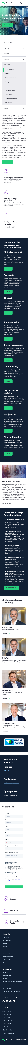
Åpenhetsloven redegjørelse (11, 991)
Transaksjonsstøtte (10, 90)
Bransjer (5, 943)
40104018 (6, 770)
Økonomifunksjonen (10, 78)
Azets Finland (6, 1014)
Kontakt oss (6, 953)
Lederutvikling (9, 94)
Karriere (5, 950)
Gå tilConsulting (9, 69)
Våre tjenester (7, 940)
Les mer (8, 269)
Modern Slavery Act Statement (12, 982)
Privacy (4, 978)
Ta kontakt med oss (7, 503)
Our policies (6, 985)
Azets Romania (7, 1020)
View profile (6, 634)
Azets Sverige (7, 1023)
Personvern (6, 972)
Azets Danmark (7, 1011)
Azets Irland (6, 1017)
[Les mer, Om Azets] (23, 899)
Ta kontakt (7, 25)
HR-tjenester (8, 102)
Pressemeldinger (7, 956)
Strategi (7, 82)
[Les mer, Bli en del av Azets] (23, 922)
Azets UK (5, 1027)
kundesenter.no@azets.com (11, 783)
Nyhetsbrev (6, 959)
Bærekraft (7, 74)
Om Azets (5, 937)
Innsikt (4, 947)
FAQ (3, 962)
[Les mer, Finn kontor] (23, 910)
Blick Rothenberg (7, 1030)
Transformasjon (9, 86)
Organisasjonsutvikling (11, 98)
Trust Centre (6, 975)
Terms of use (6, 988)
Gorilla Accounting (8, 1033)
